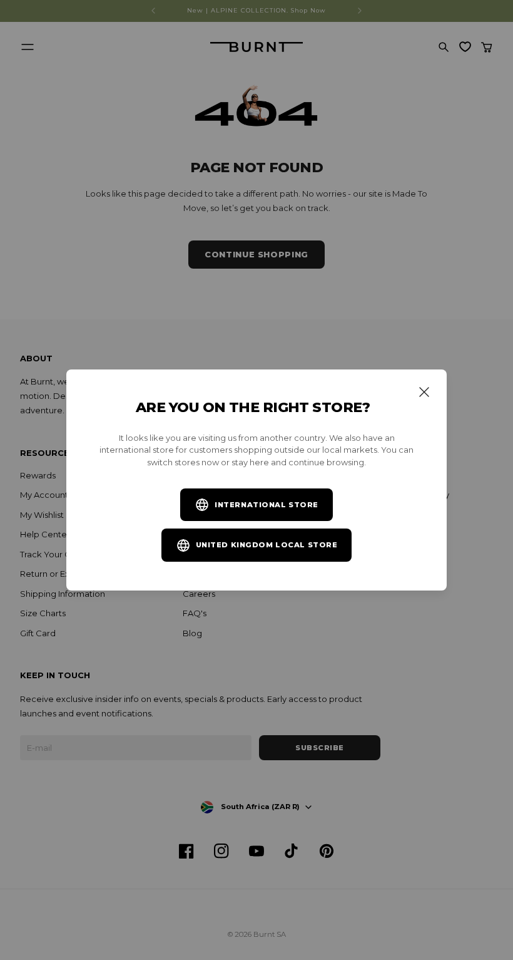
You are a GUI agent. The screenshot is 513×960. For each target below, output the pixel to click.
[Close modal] (424, 392)
